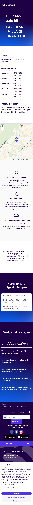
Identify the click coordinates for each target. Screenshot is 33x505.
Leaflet (11, 159)
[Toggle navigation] (29, 4)
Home (4, 404)
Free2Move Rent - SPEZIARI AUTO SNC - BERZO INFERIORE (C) (16, 308)
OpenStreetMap (18, 159)
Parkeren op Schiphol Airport (9, 457)
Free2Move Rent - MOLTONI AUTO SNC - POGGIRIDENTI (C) (16, 301)
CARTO (30, 159)
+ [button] (2, 126)
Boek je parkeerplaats (10, 455)
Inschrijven (16, 421)
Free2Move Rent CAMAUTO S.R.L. (14, 295)
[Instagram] (21, 432)
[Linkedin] (16, 432)
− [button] (2, 129)
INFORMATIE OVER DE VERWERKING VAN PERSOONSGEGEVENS (16, 426)
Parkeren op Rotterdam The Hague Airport (13, 459)
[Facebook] (12, 432)
